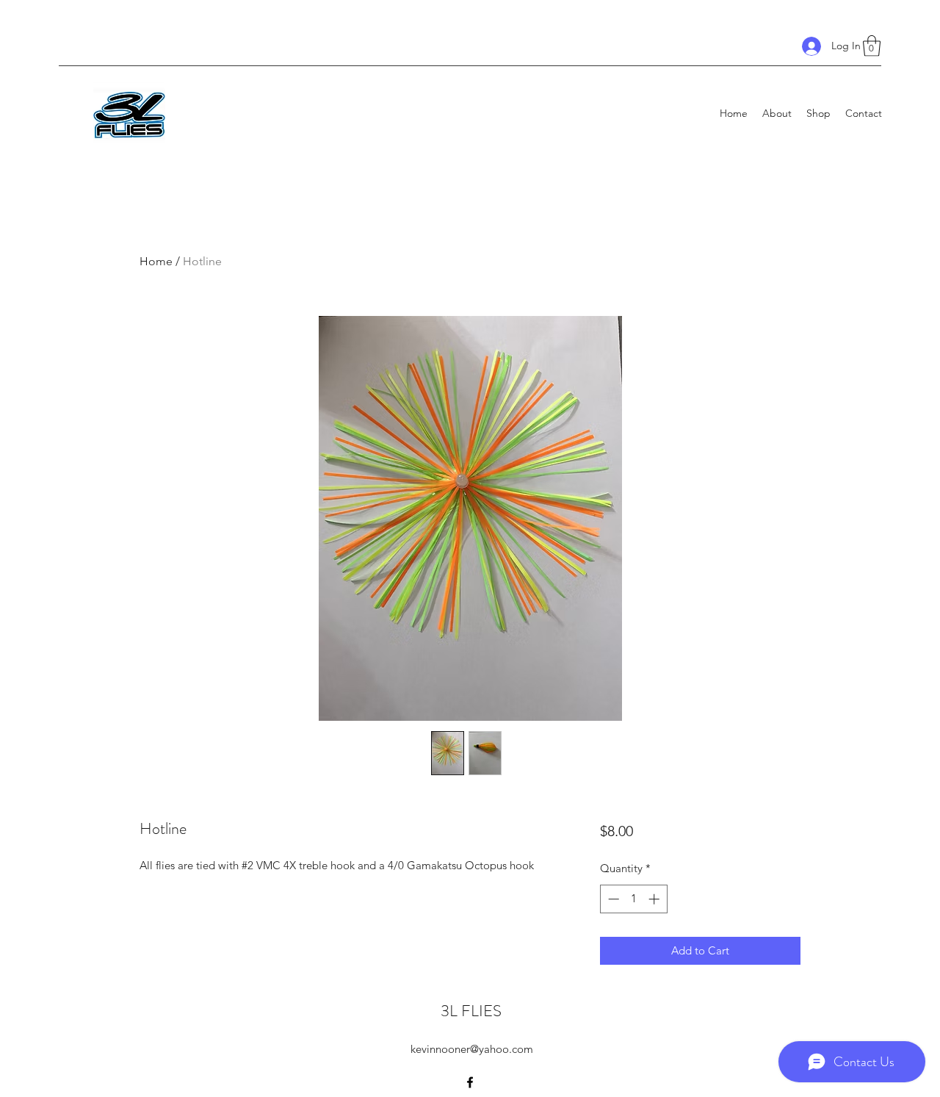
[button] (872, 46)
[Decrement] (612, 899)
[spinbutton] (633, 899)
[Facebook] (470, 1082)
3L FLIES (471, 1010)
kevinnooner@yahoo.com (472, 1049)
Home (156, 261)
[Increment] (655, 899)
